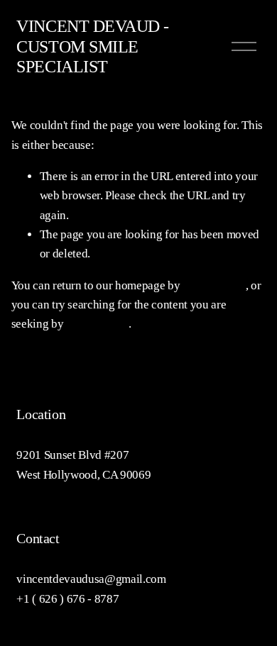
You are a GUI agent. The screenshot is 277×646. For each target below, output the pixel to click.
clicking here (214, 285)
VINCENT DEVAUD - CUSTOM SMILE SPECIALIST (92, 46)
